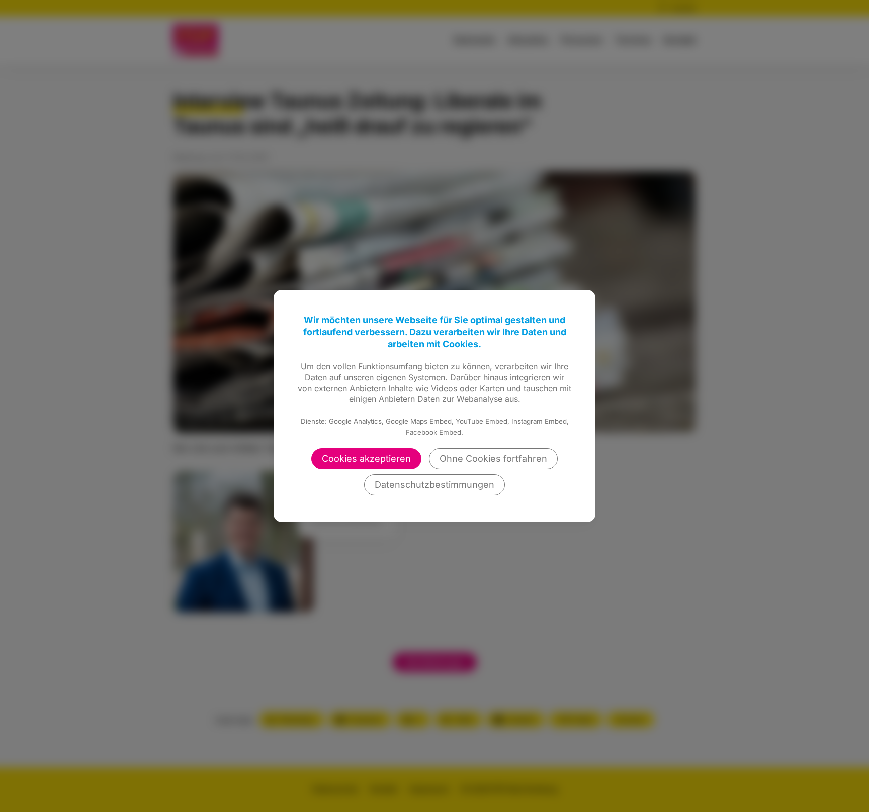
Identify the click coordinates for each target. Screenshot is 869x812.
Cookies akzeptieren (366, 458)
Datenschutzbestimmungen (434, 484)
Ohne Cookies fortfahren (493, 458)
